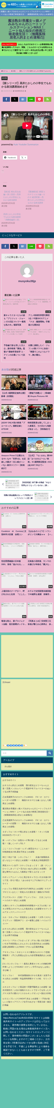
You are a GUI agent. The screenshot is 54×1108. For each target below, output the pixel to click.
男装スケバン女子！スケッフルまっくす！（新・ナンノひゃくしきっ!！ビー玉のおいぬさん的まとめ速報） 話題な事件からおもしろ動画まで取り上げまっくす (27, 868)
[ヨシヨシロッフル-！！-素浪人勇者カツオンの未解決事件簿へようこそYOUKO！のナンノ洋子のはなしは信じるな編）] (26, 967)
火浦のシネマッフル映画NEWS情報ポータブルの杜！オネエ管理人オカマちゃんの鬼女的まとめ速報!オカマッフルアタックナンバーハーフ (27, 909)
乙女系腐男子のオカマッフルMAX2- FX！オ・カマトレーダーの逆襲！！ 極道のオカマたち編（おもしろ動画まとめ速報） (26, 800)
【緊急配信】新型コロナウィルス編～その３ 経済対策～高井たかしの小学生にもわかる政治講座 (36, 197)
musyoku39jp (27, 281)
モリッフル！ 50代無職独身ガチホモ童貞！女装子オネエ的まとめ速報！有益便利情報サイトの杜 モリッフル (26, 978)
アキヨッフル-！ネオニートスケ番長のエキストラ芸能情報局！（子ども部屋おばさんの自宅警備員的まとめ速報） (26, 955)
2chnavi (6, 682)
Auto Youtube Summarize (25, 144)
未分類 (4, 78)
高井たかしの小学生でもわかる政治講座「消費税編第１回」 (12, 217)
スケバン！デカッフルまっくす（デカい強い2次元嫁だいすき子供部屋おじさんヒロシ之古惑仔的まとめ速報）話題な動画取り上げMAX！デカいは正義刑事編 (26, 943)
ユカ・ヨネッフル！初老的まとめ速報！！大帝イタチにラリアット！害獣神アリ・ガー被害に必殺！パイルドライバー (26, 920)
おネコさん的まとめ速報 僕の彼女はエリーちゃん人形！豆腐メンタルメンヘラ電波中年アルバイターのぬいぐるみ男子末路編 (26, 788)
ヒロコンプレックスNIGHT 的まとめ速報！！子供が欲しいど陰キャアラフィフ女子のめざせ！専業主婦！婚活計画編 (26, 1002)
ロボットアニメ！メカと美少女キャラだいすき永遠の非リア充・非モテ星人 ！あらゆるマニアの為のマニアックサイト (27, 880)
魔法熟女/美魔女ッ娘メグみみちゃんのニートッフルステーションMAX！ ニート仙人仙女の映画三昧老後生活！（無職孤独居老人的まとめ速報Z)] (27, 812)
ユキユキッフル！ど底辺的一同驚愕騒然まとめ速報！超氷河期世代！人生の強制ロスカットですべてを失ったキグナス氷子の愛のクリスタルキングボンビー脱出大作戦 (26, 990)
